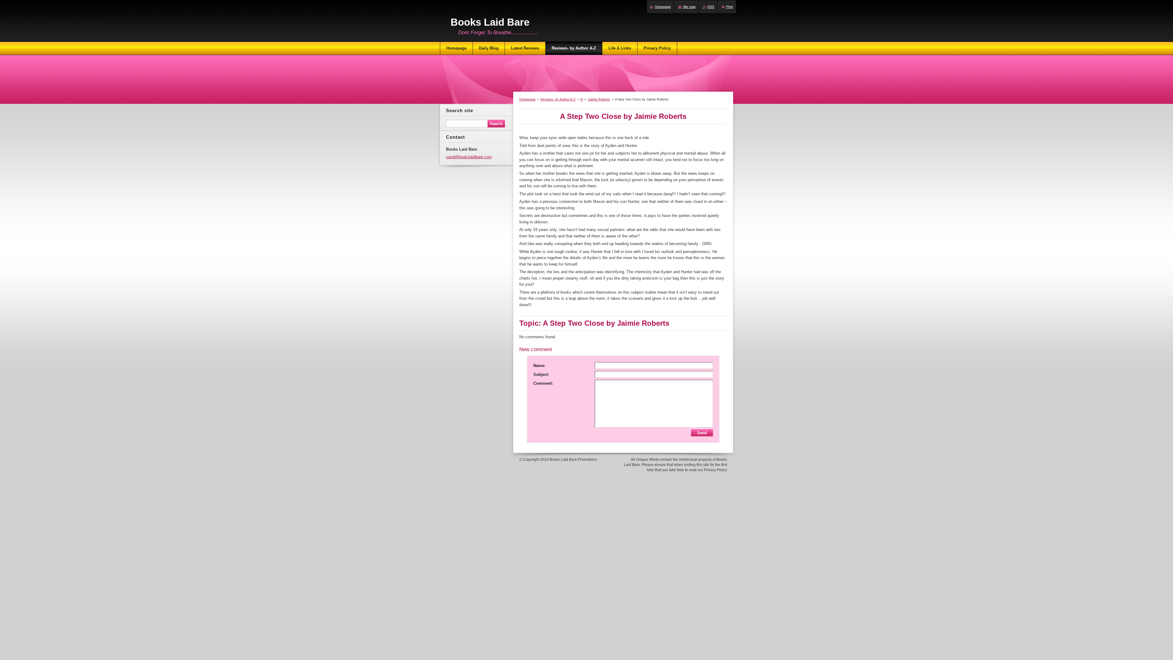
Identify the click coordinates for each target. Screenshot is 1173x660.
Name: (539, 365)
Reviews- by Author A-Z (558, 99)
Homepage (527, 99)
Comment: (543, 383)
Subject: (541, 374)
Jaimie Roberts (599, 99)
